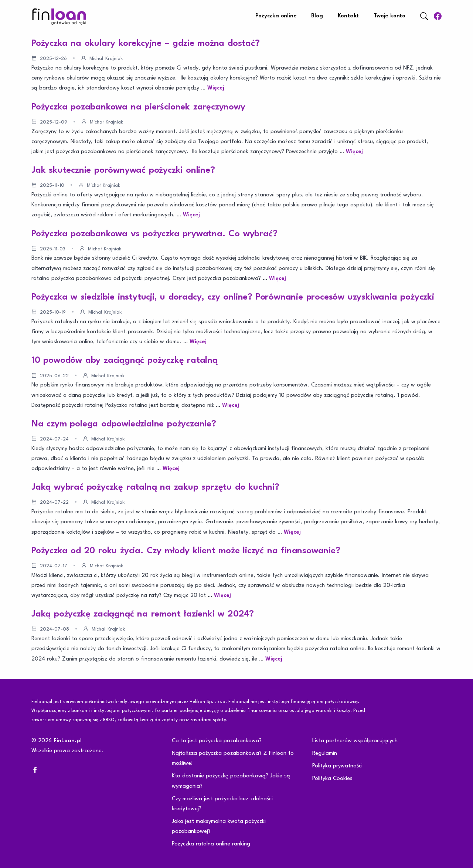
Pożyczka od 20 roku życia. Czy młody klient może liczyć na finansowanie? (185, 551)
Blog (317, 16)
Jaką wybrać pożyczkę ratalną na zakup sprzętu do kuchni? (155, 487)
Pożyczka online (275, 16)
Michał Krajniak (106, 58)
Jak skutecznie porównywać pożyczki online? (123, 170)
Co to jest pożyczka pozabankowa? (217, 741)
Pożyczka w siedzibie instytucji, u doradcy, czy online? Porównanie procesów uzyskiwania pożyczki (232, 297)
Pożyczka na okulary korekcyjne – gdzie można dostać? (145, 43)
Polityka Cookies (332, 778)
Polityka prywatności (337, 766)
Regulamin (324, 753)
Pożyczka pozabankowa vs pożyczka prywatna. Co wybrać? (154, 234)
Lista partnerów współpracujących (355, 741)
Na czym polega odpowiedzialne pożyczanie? (123, 424)
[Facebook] (438, 16)
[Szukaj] (424, 16)
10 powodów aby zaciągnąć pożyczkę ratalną (124, 360)
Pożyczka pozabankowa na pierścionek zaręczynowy (138, 107)
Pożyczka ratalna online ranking (211, 844)
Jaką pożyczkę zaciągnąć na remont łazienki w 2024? (142, 614)
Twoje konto (389, 16)
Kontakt (348, 16)
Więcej (215, 88)
